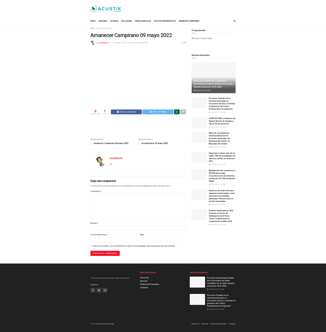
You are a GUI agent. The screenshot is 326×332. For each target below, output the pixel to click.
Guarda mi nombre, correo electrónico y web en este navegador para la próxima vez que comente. (134, 246)
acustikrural (104, 43)
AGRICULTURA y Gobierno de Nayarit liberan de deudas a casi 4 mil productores (222, 121)
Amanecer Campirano (189, 21)
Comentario (96, 191)
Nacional (103, 21)
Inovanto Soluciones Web (105, 324)
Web (142, 235)
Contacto (144, 288)
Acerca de (144, 278)
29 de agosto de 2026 (202, 90)
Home (92, 28)
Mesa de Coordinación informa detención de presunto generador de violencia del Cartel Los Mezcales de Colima (219, 138)
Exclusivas (126, 21)
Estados (114, 21)
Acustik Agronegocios (165, 21)
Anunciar (144, 281)
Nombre (94, 223)
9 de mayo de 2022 (120, 43)
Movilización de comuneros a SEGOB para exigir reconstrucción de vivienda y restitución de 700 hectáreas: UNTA (222, 175)
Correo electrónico (99, 234)
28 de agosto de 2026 (218, 127)
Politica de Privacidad (149, 284)
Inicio (93, 21)
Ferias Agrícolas (143, 21)
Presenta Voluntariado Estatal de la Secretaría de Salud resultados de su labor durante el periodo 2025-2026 (213, 84)
